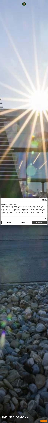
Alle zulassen (39, 222)
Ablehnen (9, 222)
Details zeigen (41, 218)
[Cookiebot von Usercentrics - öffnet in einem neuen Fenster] (41, 200)
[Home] (24, 3)
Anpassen (23, 222)
